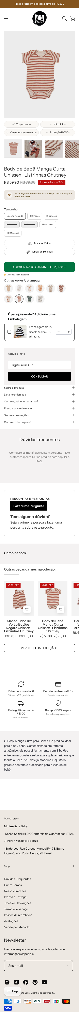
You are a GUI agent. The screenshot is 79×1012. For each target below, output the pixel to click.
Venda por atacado (16, 927)
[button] (64, 18)
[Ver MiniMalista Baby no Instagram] (7, 982)
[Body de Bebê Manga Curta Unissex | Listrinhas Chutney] (13, 149)
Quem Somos (13, 885)
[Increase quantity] (69, 331)
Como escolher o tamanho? (21, 401)
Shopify (50, 993)
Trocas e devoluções (16, 415)
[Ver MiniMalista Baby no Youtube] (44, 982)
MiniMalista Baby (21, 993)
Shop (7, 866)
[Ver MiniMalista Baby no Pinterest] (35, 982)
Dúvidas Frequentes (17, 879)
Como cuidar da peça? (17, 422)
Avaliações (11, 921)
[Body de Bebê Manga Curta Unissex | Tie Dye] (29, 298)
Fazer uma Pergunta (28, 506)
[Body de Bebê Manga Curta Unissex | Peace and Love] (40, 298)
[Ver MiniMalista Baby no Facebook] (26, 982)
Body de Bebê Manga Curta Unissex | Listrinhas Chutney (52, 626)
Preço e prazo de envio (18, 408)
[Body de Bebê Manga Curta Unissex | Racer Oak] (61, 288)
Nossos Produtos (15, 891)
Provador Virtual (42, 243)
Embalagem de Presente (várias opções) (41, 327)
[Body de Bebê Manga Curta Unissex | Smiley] (8, 288)
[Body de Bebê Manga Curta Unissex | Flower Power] (19, 288)
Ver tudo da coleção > (39, 648)
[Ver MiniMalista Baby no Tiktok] (16, 982)
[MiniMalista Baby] (39, 18)
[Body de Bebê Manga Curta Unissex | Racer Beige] (50, 288)
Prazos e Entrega (15, 897)
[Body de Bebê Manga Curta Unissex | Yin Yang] (29, 288)
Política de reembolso (18, 915)
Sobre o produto (14, 387)
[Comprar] (27, 609)
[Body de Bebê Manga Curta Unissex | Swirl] (40, 288)
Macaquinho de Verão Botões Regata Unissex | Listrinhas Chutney (19, 626)
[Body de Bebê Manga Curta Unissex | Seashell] (8, 298)
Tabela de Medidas (42, 251)
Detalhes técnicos (15, 394)
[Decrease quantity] (59, 331)
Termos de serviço (16, 909)
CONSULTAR (39, 376)
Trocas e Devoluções (17, 903)
